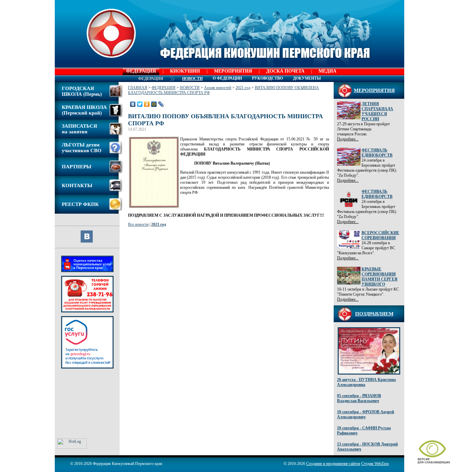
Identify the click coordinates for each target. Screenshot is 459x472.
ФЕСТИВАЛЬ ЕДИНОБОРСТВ (377, 153)
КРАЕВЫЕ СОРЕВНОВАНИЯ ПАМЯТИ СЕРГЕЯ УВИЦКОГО (380, 277)
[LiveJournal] (161, 104)
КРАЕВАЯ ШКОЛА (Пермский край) (84, 110)
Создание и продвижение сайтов (333, 463)
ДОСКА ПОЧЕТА (285, 71)
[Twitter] (139, 104)
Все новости (138, 224)
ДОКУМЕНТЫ (307, 78)
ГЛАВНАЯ (137, 87)
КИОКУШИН (185, 71)
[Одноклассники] (147, 104)
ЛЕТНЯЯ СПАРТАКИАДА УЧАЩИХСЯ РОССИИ (377, 111)
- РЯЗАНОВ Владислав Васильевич (359, 398)
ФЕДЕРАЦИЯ (141, 71)
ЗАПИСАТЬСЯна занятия (79, 128)
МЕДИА (327, 71)
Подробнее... (348, 139)
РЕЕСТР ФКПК (80, 204)
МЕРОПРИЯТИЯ (233, 71)
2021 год (243, 87)
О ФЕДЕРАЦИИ (227, 78)
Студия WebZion (375, 463)
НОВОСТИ (190, 87)
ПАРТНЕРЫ (76, 166)
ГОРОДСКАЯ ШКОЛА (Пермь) (82, 91)
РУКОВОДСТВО (267, 78)
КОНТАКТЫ (77, 185)
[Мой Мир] (154, 104)
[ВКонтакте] (132, 104)
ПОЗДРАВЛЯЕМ (374, 313)
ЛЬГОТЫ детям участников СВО (81, 147)
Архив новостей (217, 87)
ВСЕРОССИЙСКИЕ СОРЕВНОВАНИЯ (380, 235)
